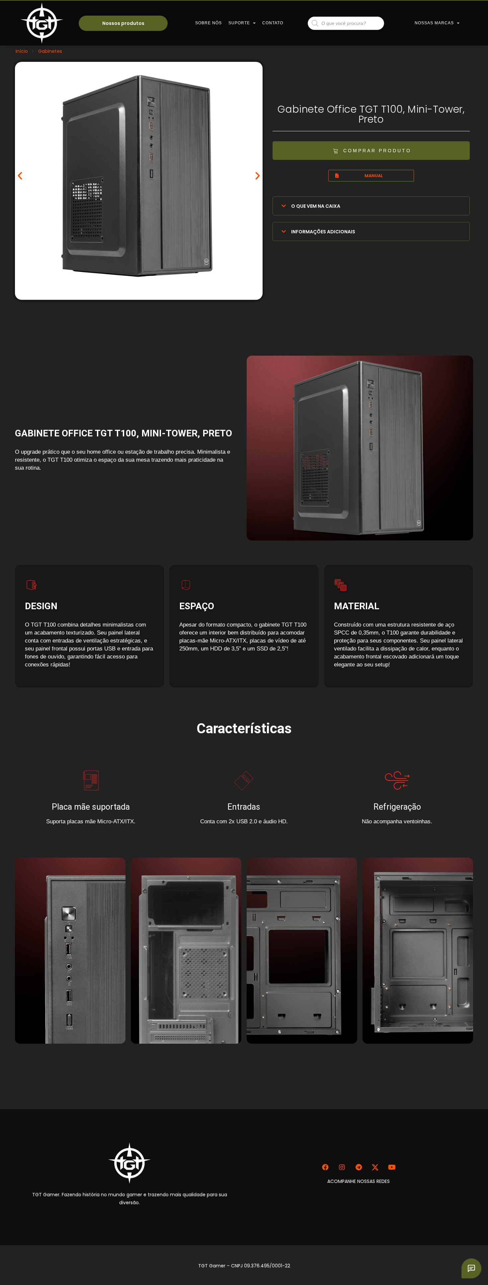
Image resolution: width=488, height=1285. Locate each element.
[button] (371, 150)
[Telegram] (358, 1167)
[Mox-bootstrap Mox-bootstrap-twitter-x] (375, 1167)
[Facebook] (325, 1167)
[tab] (371, 206)
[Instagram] (342, 1167)
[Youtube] (391, 1167)
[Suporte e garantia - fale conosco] (471, 1268)
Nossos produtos (123, 23)
